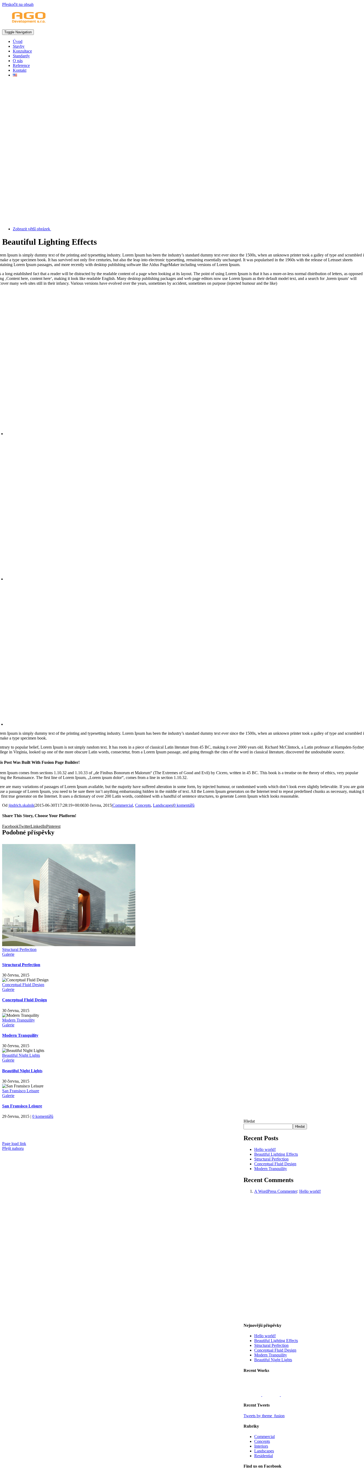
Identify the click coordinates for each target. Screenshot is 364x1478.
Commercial (122, 805)
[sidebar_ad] (303, 1315)
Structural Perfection (19, 949)
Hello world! (265, 1149)
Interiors (261, 1446)
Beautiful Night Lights (21, 1055)
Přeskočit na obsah (18, 4)
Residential (263, 1455)
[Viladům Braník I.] (271, 1394)
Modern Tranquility (18, 1020)
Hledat (249, 1121)
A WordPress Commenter (275, 1191)
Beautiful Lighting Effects (276, 1154)
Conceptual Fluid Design (23, 984)
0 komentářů (184, 805)
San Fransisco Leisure (20, 1091)
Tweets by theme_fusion (264, 1415)
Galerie (8, 954)
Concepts (143, 805)
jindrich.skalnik (21, 805)
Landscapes (163, 805)
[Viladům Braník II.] (253, 1394)
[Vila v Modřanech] (289, 1394)
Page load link (14, 1143)
